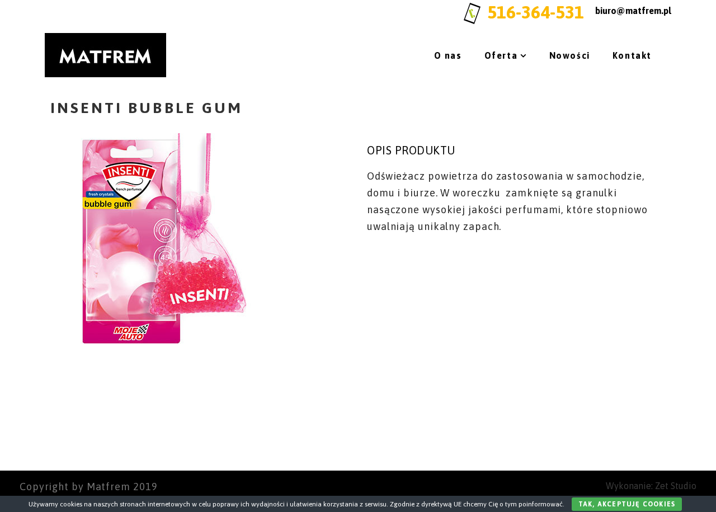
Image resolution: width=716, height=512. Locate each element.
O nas (448, 55)
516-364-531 (535, 12)
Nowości (569, 55)
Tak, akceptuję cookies (626, 504)
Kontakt (632, 55)
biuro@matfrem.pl (633, 11)
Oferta (501, 55)
